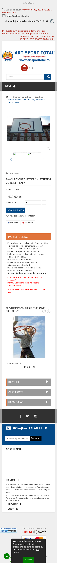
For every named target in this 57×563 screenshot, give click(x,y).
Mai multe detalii (18, 237)
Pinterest (28, 222)
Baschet (39, 97)
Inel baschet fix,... (16, 363)
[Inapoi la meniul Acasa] (7, 97)
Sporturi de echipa (22, 97)
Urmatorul (43, 159)
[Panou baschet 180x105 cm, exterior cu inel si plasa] (20, 159)
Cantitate (11, 202)
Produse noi (16, 402)
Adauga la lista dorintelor (22, 215)
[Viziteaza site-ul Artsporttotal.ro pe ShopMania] (8, 530)
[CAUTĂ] (47, 77)
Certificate (15, 392)
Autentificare (28, 3)
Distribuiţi (13, 222)
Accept (28, 559)
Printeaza (14, 173)
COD (8, 189)
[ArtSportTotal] (28, 56)
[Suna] (7, 556)
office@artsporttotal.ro (18, 16)
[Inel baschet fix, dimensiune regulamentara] (29, 337)
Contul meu (13, 449)
